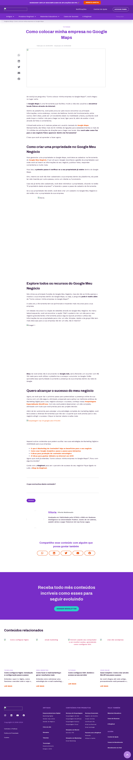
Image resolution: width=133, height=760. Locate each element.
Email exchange (90, 727)
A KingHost (111, 724)
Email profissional (90, 724)
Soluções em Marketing (73, 738)
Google (31, 500)
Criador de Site (90, 719)
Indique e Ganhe (90, 738)
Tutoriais (66, 27)
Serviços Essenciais (91, 713)
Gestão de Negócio (49, 721)
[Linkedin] (11, 715)
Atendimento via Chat (115, 747)
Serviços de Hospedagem (74, 713)
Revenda (88, 735)
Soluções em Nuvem (72, 730)
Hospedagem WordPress (73, 719)
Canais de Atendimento (115, 742)
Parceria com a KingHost (93, 732)
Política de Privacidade (11, 733)
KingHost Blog (8, 21)
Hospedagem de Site (72, 716)
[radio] (61, 484)
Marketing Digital (48, 716)
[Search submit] (128, 17)
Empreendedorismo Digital (51, 713)
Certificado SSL (90, 721)
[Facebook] (24, 715)
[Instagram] (5, 715)
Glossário (46, 732)
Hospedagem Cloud (72, 724)
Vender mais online (49, 719)
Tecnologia (8, 670)
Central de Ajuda (113, 737)
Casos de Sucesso (113, 718)
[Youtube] (18, 715)
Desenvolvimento (48, 746)
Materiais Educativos (114, 713)
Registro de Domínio (91, 716)
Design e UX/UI (47, 749)
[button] (10, 16)
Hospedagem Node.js (72, 721)
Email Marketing (42, 670)
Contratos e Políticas (10, 729)
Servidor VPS (70, 732)
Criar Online (105, 670)
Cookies (6, 737)
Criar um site (47, 727)
